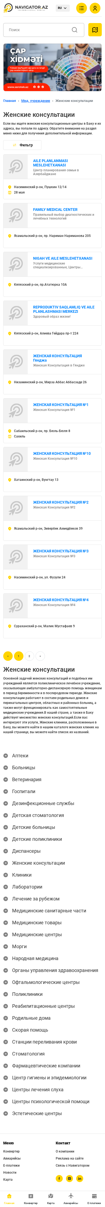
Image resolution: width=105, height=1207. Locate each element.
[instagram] (69, 1178)
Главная (9, 101)
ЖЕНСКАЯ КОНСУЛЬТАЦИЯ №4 (61, 600)
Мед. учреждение (35, 101)
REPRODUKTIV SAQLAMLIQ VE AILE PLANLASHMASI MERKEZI (63, 309)
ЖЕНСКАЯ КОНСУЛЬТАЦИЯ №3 (61, 551)
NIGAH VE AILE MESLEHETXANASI (62, 258)
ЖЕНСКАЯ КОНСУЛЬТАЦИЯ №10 (62, 453)
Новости (9, 1172)
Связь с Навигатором (72, 1165)
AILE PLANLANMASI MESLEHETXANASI (50, 163)
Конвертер (11, 1151)
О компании (65, 1151)
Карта (8, 1180)
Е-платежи (11, 1165)
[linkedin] (79, 1178)
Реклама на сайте (69, 1158)
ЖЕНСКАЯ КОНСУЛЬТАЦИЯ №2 (61, 502)
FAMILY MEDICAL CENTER (55, 209)
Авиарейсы (12, 1158)
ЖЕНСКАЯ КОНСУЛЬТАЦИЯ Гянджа (57, 358)
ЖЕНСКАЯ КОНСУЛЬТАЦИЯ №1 (61, 405)
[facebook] (59, 1178)
